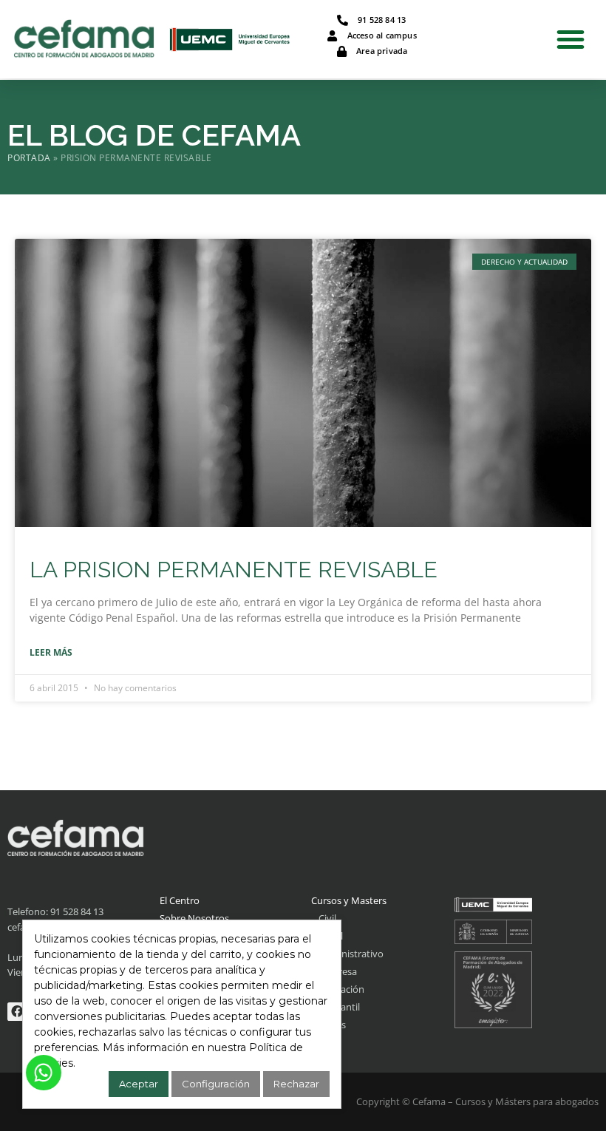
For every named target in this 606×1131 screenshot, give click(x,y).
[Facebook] (17, 1012)
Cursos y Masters (349, 900)
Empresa (338, 971)
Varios (332, 1024)
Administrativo (351, 953)
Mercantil (339, 1006)
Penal (331, 935)
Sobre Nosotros (194, 918)
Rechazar (296, 1084)
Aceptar (138, 1084)
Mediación (341, 989)
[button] (570, 39)
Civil (327, 918)
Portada (29, 157)
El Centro (180, 900)
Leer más (51, 652)
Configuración (216, 1084)
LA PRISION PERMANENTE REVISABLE (234, 570)
